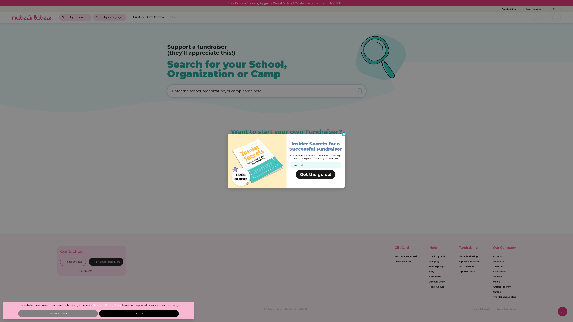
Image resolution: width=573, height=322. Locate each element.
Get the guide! (315, 174)
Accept (139, 313)
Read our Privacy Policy (107, 305)
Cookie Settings (58, 313)
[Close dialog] (344, 134)
